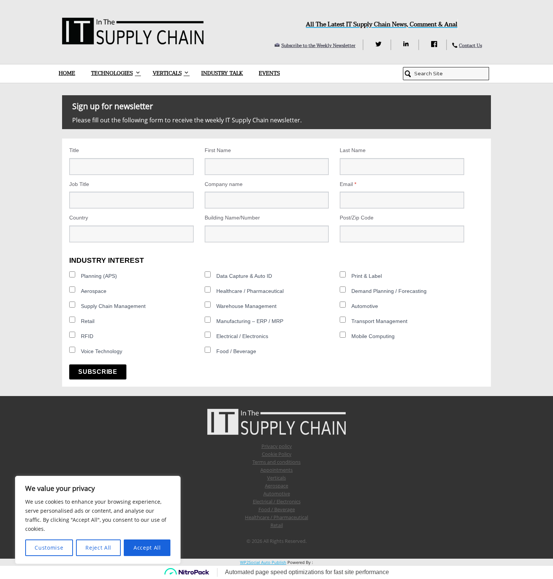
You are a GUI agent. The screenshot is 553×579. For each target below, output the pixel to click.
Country (78, 218)
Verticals (167, 73)
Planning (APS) (99, 276)
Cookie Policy (277, 454)
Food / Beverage (236, 351)
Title (74, 150)
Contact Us (470, 45)
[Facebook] (435, 44)
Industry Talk (222, 73)
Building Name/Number (232, 218)
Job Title (79, 184)
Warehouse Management (246, 306)
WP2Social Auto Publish (263, 562)
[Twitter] (379, 44)
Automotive (364, 306)
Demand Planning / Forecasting (389, 291)
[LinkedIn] (407, 44)
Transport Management (379, 321)
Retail (87, 321)
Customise (49, 547)
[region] (98, 520)
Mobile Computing (373, 336)
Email (348, 184)
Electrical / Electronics (242, 336)
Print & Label (366, 276)
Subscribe (97, 372)
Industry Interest (106, 260)
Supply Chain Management (113, 306)
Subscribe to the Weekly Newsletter (318, 45)
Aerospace (93, 291)
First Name (218, 150)
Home (67, 73)
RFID (87, 336)
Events (269, 73)
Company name (224, 184)
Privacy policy (276, 446)
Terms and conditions (276, 462)
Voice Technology (101, 351)
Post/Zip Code (357, 218)
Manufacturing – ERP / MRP (249, 321)
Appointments (276, 469)
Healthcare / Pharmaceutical (250, 291)
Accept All (147, 547)
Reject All (98, 547)
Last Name (353, 150)
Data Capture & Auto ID (244, 276)
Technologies (112, 73)
